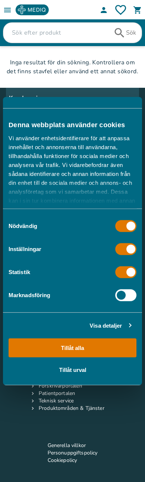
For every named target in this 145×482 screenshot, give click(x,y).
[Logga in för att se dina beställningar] (120, 9)
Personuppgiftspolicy (73, 452)
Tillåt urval (72, 369)
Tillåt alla (72, 348)
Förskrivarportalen (60, 385)
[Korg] (137, 10)
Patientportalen (57, 393)
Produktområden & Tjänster (71, 408)
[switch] (125, 249)
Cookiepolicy (62, 460)
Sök (131, 33)
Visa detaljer (106, 325)
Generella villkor (67, 445)
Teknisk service (56, 400)
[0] (137, 10)
